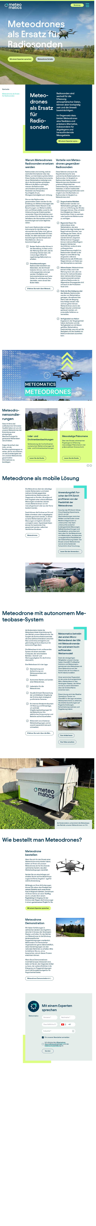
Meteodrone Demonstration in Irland (40, 978)
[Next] (90, 465)
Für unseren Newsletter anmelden (57, 1037)
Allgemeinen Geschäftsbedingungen (55, 1043)
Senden (48, 1051)
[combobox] (58, 1031)
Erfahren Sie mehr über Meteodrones (40, 288)
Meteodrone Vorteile (44, 59)
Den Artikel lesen (66, 735)
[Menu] (87, 5)
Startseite (5, 89)
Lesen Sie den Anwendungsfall (71, 551)
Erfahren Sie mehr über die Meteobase (40, 733)
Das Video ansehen (67, 742)
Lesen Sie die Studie (37, 458)
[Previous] (88, 465)
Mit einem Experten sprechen (20, 59)
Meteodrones (32, 535)
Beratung (77, 5)
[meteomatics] (16, 6)
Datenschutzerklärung (53, 1046)
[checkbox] (43, 1037)
